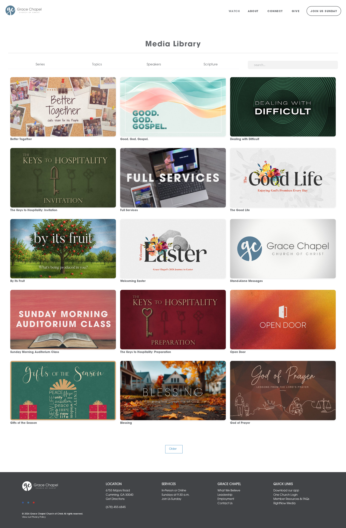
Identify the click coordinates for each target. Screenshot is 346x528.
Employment (226, 499)
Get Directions (115, 499)
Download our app (286, 490)
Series (40, 64)
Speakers (154, 64)
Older (174, 449)
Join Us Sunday (323, 11)
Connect (275, 11)
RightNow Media (284, 503)
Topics (97, 64)
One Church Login (285, 495)
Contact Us (225, 503)
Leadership (225, 495)
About (254, 11)
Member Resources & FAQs (291, 499)
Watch (234, 11)
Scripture (211, 64)
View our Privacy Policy (34, 517)
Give (296, 11)
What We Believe (229, 490)
